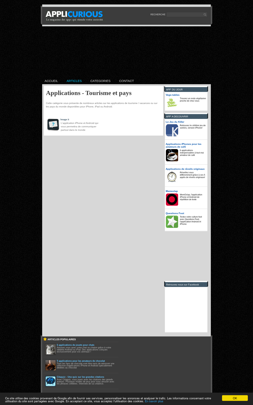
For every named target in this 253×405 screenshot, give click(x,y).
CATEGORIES (100, 81)
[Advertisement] (126, 52)
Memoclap (172, 191)
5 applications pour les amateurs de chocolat (81, 361)
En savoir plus (154, 401)
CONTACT (126, 81)
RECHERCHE (157, 14)
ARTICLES (74, 81)
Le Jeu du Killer (175, 121)
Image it (64, 119)
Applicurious (75, 16)
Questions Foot (175, 213)
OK (235, 398)
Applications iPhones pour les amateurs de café (183, 145)
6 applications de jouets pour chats (75, 345)
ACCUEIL (51, 81)
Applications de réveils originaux (185, 169)
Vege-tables (173, 94)
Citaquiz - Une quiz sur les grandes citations (80, 377)
